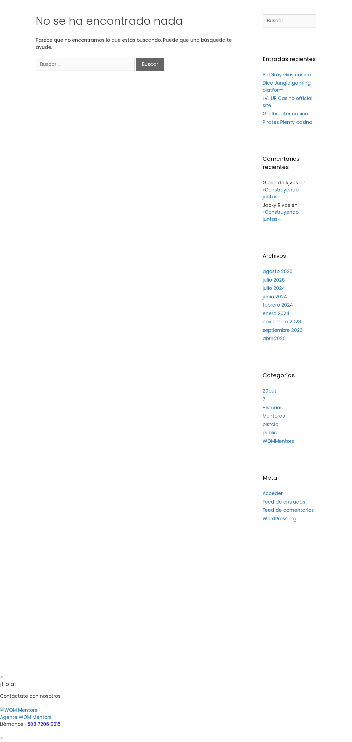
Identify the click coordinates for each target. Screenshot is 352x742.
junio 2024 (275, 296)
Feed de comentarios (288, 510)
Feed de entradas (284, 502)
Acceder (273, 493)
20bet (269, 391)
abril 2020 (274, 338)
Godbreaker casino (285, 113)
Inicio (175, 7)
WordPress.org (279, 518)
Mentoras (244, 7)
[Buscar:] (86, 64)
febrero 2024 (278, 305)
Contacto (331, 7)
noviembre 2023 (282, 321)
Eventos (276, 7)
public (270, 432)
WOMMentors (278, 441)
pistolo (270, 424)
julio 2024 (274, 288)
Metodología (207, 7)
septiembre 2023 (283, 330)
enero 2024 (276, 313)
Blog (303, 7)
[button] (176, 714)
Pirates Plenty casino (287, 122)
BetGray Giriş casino (287, 74)
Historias (273, 407)
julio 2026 (274, 280)
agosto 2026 (278, 271)
